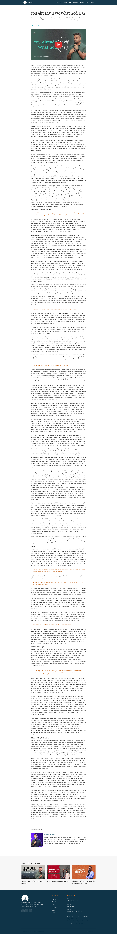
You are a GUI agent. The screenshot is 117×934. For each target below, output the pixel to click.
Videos (54, 913)
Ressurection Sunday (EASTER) (58, 881)
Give (87, 2)
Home (54, 899)
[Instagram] (30, 910)
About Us (58, 2)
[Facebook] (23, 910)
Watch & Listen (67, 2)
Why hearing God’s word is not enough (32, 882)
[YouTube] (26, 910)
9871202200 (70, 906)
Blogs (53, 910)
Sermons (75, 2)
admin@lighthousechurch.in (74, 901)
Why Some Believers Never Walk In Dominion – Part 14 (83, 882)
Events (82, 2)
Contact (92, 2)
